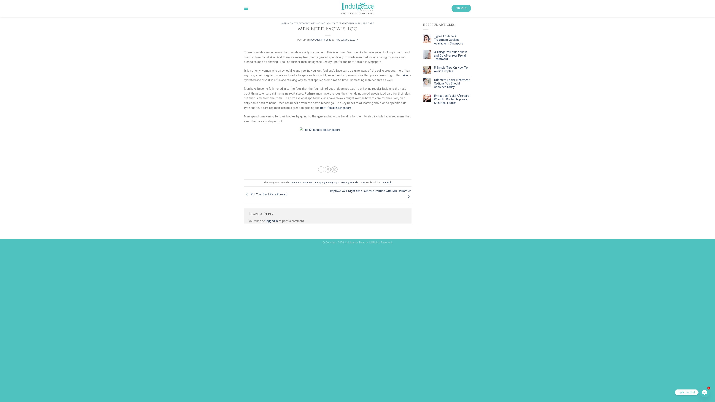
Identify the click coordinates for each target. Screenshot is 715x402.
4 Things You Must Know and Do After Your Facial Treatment (450, 55)
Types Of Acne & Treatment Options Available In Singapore (448, 39)
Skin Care (367, 23)
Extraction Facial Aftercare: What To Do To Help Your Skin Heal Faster (452, 99)
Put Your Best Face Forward (268, 194)
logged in (272, 221)
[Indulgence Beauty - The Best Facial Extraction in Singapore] (357, 8)
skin (405, 75)
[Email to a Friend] (334, 169)
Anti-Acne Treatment (295, 23)
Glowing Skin (351, 23)
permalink (386, 182)
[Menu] (246, 8)
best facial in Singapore (336, 108)
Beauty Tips (333, 23)
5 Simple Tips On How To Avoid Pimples (451, 69)
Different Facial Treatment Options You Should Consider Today (452, 83)
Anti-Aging (318, 23)
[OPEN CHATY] (705, 392)
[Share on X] (328, 169)
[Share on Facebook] (321, 169)
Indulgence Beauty (346, 40)
